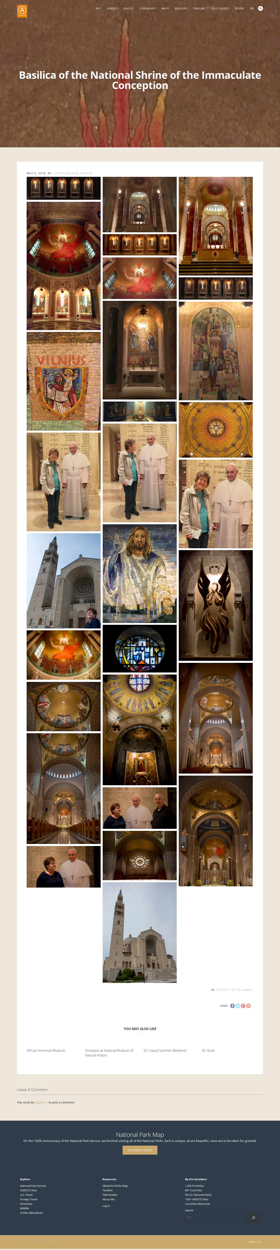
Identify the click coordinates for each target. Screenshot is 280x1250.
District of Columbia (234, 990)
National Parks (140, 1150)
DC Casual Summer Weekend (165, 1050)
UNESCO (112, 8)
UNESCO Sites (28, 1190)
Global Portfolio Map (115, 1186)
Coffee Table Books (31, 1213)
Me (252, 8)
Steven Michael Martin (73, 173)
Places (129, 8)
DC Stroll (208, 1050)
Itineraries (148, 8)
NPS (98, 8)
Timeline (199, 8)
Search (260, 8)
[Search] (253, 1217)
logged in (41, 1102)
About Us (255, 1241)
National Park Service (33, 1186)
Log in (106, 1206)
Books (239, 8)
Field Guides (220, 8)
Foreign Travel (28, 1199)
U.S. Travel (26, 1195)
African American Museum (46, 1050)
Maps (165, 8)
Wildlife (181, 8)
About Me (108, 1199)
